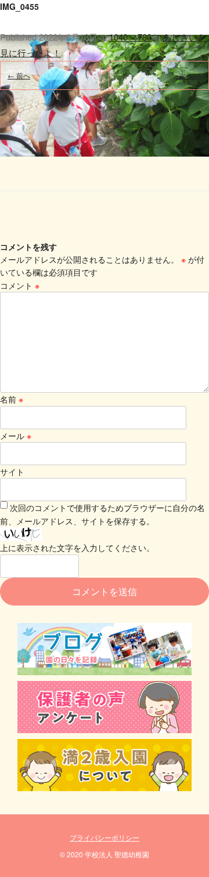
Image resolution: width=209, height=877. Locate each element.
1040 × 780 (130, 37)
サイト (12, 471)
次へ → (190, 75)
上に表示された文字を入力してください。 (77, 547)
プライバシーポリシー (104, 837)
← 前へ (19, 75)
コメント (19, 285)
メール (15, 435)
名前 (11, 399)
